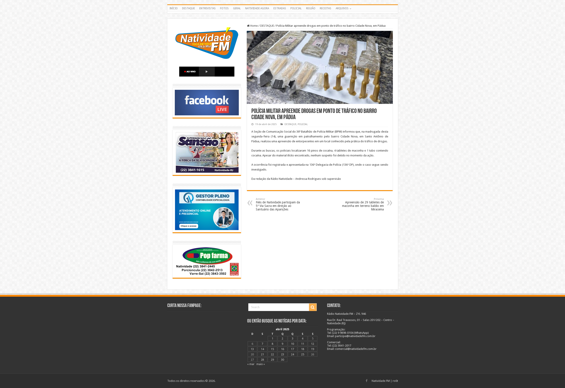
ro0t (395, 380)
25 (302, 354)
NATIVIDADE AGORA (257, 8)
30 (282, 359)
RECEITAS (325, 8)
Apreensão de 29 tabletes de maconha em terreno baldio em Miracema (363, 204)
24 (292, 354)
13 (252, 349)
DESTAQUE (188, 8)
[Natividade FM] (282, 12)
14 (262, 349)
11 (302, 343)
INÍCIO (174, 8)
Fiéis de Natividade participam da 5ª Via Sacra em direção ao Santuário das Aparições (278, 204)
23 (282, 354)
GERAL (237, 8)
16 (282, 349)
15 (272, 349)
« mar (250, 364)
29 (272, 359)
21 (262, 354)
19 (312, 349)
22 (272, 354)
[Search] (312, 307)
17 (292, 349)
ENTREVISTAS (207, 8)
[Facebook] (366, 380)
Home (254, 25)
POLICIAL (296, 8)
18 (302, 349)
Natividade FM (381, 380)
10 (292, 343)
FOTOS (224, 8)
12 (312, 343)
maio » (260, 364)
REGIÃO (310, 8)
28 (262, 359)
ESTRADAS (279, 8)
